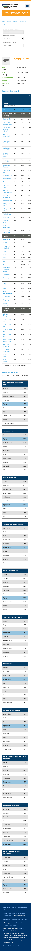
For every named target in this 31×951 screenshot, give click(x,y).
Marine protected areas (6, 136)
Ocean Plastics (5, 304)
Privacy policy (22, 946)
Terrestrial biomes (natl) (7, 123)
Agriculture (7, 214)
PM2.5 (5, 243)
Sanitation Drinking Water (6, 269)
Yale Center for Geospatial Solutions (15, 919)
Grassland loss (7, 175)
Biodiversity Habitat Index (7, 149)
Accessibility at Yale (9, 946)
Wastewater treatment (7, 231)
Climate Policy (6, 309)
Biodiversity (7, 119)
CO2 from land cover (6, 350)
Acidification (7, 200)
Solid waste (6, 296)
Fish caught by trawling (7, 196)
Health (5, 236)
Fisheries (6, 182)
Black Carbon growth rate (7, 340)
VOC (4, 264)
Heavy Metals (5, 284)
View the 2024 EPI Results (16, 14)
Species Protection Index (6, 155)
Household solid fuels (6, 247)
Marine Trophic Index (7, 191)
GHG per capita (6, 361)
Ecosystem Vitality (7, 114)
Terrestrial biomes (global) (6, 129)
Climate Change (5, 315)
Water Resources (6, 226)
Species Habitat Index (7, 161)
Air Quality (7, 239)
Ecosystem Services (6, 166)
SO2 (4, 258)
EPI (4, 110)
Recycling (6, 300)
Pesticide (6, 217)
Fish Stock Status (6, 186)
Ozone (5, 251)
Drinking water (6, 279)
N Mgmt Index (5, 221)
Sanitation (6, 274)
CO (4, 261)
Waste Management (7, 292)
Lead (4, 288)
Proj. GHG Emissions (6, 345)
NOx (4, 254)
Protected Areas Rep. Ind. (6, 143)
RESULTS (6, 32)
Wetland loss (7, 178)
